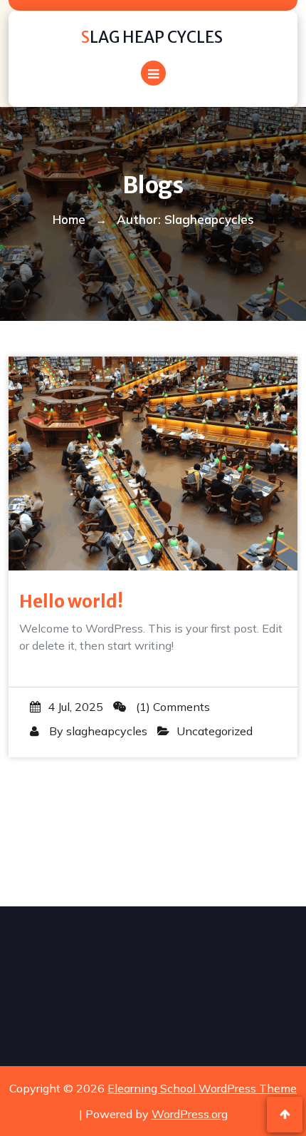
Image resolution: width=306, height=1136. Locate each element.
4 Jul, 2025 (75, 707)
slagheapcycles (106, 731)
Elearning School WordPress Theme (202, 1088)
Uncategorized (214, 731)
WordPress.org (190, 1114)
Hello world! (71, 602)
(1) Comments (171, 707)
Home (69, 219)
